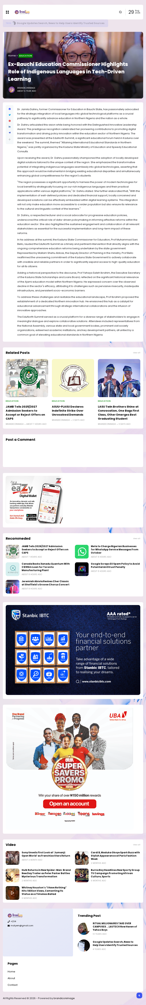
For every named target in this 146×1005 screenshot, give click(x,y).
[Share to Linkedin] (10, 127)
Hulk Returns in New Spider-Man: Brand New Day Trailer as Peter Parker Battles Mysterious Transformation (46, 873)
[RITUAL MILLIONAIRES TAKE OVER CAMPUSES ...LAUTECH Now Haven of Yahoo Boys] (84, 929)
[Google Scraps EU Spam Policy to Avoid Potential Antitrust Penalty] (82, 569)
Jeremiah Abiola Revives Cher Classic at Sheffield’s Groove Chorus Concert (45, 583)
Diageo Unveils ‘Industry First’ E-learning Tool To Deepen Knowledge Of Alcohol (68, 23)
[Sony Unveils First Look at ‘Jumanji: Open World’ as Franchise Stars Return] (12, 858)
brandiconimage (64, 998)
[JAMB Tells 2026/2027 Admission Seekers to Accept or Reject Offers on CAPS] (27, 378)
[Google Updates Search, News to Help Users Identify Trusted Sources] (84, 945)
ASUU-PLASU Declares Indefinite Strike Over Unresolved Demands (67, 411)
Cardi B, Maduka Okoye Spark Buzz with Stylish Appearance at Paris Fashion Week (115, 856)
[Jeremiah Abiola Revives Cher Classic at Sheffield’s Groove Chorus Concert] (12, 587)
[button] (10, 139)
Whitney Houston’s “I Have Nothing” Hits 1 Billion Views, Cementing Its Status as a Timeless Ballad (44, 891)
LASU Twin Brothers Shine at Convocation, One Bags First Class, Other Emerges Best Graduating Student (118, 413)
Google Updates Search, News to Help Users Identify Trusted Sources (115, 943)
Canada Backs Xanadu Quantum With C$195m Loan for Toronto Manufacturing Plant (46, 567)
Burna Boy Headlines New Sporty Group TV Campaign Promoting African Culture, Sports (115, 873)
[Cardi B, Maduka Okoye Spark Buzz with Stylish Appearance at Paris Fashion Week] (82, 858)
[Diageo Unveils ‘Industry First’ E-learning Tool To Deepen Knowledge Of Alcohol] (15, 23)
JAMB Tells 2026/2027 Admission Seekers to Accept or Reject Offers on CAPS (25, 413)
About (11, 978)
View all (136, 352)
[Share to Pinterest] (10, 121)
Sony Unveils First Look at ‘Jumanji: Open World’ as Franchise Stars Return (46, 854)
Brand (9, 23)
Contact (12, 985)
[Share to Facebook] (10, 109)
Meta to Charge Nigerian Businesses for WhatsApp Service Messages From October (114, 549)
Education (25, 55)
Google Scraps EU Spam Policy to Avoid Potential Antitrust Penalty (115, 565)
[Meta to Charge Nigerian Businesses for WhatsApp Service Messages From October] (82, 552)
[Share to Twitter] (10, 115)
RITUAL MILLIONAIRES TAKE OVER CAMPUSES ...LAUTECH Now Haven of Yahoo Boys (115, 926)
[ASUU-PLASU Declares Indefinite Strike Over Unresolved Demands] (73, 378)
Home (12, 55)
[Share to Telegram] (10, 133)
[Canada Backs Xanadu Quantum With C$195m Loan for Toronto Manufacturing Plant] (12, 569)
